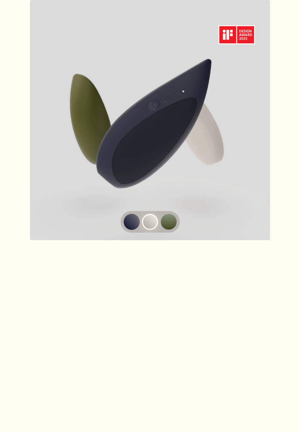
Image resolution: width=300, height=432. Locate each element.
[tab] (132, 222)
